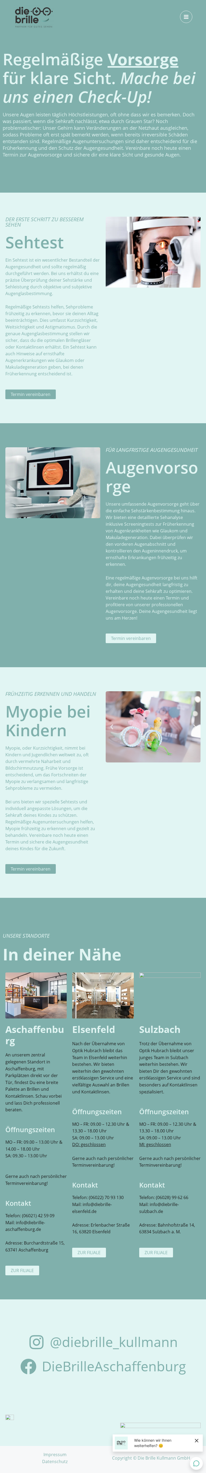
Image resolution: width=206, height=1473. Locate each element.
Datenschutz (55, 1461)
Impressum (55, 1454)
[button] (111, 726)
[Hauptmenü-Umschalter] (186, 17)
